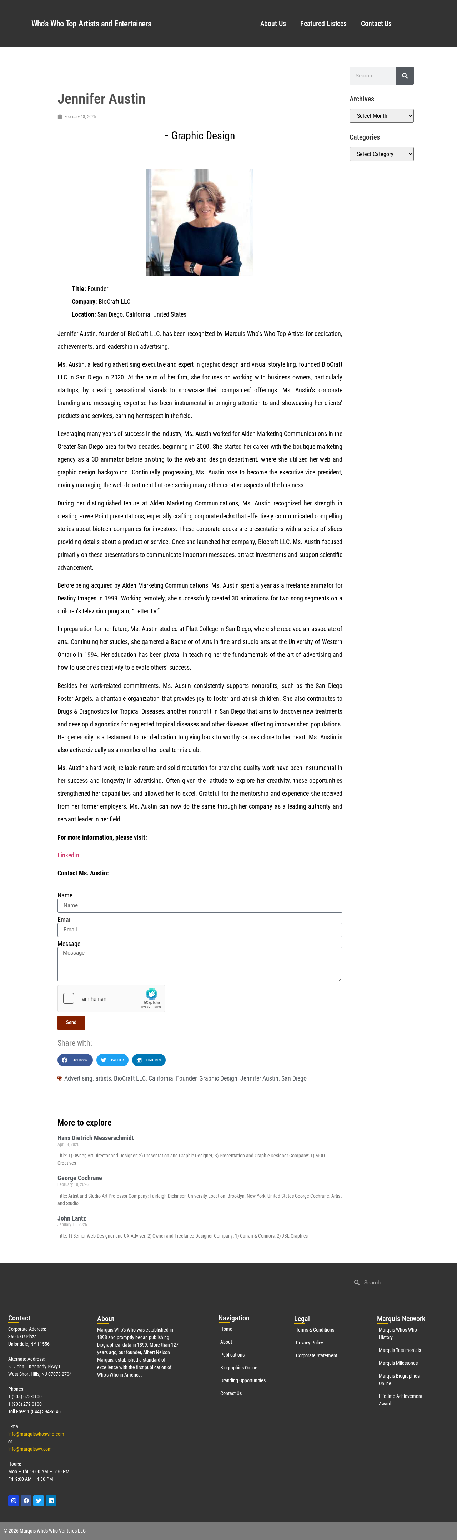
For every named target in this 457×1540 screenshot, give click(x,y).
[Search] (405, 76)
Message (68, 944)
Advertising (78, 1078)
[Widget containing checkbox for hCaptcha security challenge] (111, 998)
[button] (75, 1060)
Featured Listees (323, 23)
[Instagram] (13, 1500)
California (161, 1078)
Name (64, 895)
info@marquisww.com (30, 1449)
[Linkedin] (51, 1500)
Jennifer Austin (259, 1078)
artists (103, 1078)
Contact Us (376, 23)
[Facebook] (26, 1500)
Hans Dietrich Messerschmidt (95, 1138)
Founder (186, 1078)
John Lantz (71, 1218)
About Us (273, 23)
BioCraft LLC (130, 1078)
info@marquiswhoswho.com (36, 1434)
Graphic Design (203, 135)
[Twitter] (38, 1500)
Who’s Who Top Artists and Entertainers (91, 24)
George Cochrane (79, 1178)
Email (64, 919)
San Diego (294, 1078)
